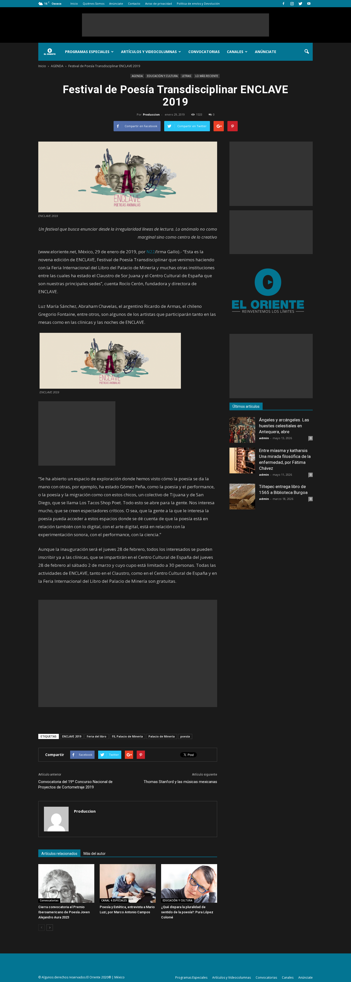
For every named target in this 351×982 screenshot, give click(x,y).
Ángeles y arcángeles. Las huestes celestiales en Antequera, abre (284, 425)
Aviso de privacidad (158, 3)
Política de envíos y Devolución (198, 3)
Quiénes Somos (93, 3)
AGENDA (137, 76)
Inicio (74, 3)
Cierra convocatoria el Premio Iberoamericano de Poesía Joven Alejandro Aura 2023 (64, 912)
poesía (185, 736)
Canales (235, 51)
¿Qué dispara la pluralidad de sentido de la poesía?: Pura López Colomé (187, 912)
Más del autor (95, 853)
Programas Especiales (87, 51)
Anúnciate (116, 3)
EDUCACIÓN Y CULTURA (162, 76)
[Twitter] (300, 3)
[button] (306, 52)
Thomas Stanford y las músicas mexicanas (180, 781)
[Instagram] (292, 3)
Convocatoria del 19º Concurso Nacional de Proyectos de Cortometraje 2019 (75, 784)
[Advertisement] (175, 25)
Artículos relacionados (59, 853)
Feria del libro (96, 736)
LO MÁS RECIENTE (206, 76)
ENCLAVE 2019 (71, 736)
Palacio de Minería (162, 736)
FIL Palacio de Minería (127, 736)
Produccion (151, 114)
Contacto (134, 3)
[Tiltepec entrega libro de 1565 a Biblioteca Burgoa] (242, 496)
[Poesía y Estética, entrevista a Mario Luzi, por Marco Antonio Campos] (128, 883)
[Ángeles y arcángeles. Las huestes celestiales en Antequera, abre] (242, 430)
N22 (150, 252)
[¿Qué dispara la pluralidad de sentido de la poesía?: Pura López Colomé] (189, 883)
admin (264, 438)
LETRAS (186, 76)
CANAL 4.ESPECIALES (114, 900)
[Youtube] (309, 3)
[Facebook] (283, 3)
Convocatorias (204, 51)
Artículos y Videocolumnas (149, 51)
